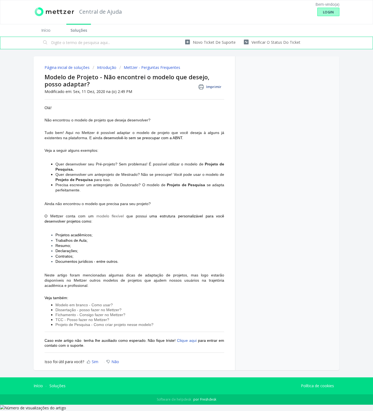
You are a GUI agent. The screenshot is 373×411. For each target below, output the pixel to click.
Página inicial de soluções (68, 67)
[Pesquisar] (45, 42)
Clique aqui (187, 340)
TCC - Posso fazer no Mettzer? (82, 319)
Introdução (106, 67)
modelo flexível (110, 216)
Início (46, 30)
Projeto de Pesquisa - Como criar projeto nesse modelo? (104, 324)
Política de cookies (317, 385)
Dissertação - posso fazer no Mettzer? (88, 310)
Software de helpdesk (174, 399)
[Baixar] (176, 136)
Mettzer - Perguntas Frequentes (152, 67)
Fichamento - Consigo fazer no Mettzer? (90, 315)
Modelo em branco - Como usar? (84, 305)
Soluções (78, 30)
